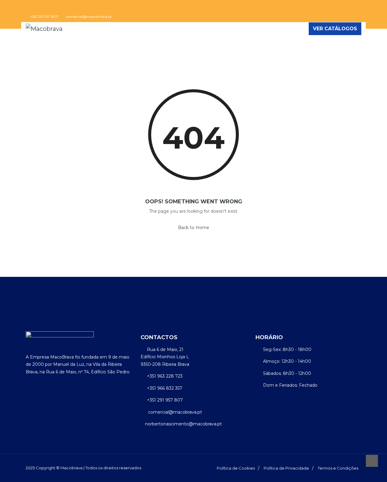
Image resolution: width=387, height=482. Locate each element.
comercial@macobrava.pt (89, 17)
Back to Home (193, 227)
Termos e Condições (338, 468)
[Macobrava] (44, 29)
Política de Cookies (236, 468)
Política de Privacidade (286, 468)
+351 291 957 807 (44, 17)
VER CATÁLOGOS (335, 28)
